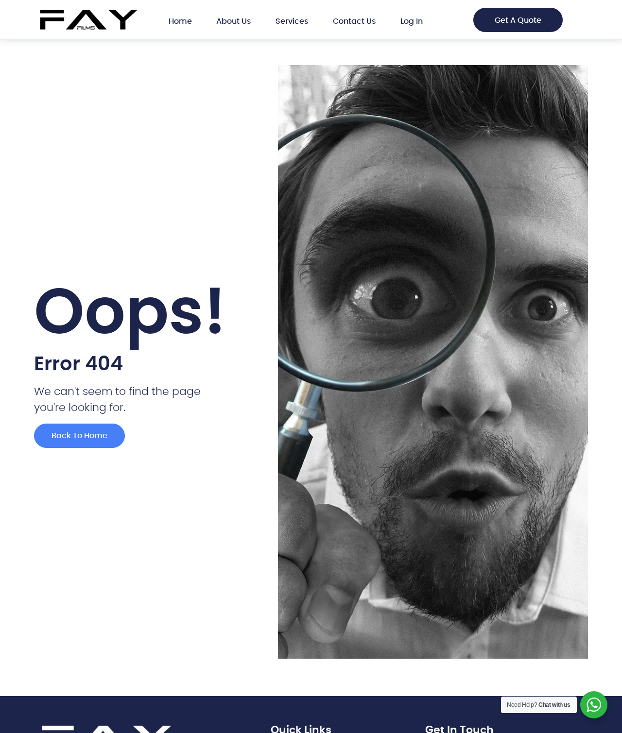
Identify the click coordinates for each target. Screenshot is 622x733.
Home (180, 21)
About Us (233, 21)
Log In (411, 21)
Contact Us (354, 21)
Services (292, 21)
